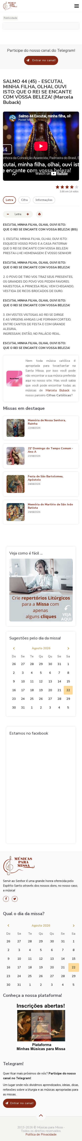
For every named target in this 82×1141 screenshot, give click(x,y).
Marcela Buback (58, 390)
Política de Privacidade (41, 1134)
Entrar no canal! (43, 60)
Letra (9, 200)
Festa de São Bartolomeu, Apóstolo (45, 478)
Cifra (24, 200)
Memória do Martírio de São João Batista (50, 506)
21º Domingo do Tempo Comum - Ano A (50, 450)
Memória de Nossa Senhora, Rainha (47, 422)
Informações (44, 200)
